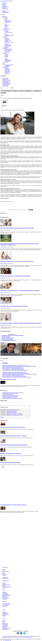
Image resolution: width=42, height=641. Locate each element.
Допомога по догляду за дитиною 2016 (10, 396)
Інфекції (6, 55)
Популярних (5, 362)
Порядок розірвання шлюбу (8, 394)
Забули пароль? (5, 12)
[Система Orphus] (21, 210)
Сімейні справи (3, 246)
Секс (6, 27)
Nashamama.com (19, 639)
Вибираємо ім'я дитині (9, 42)
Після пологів (5, 637)
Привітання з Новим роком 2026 (8, 379)
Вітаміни (6, 56)
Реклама (4, 4)
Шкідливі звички (8, 60)
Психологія (7, 25)
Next (3, 467)
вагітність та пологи (9, 636)
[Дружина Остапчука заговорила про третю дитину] (2, 425)
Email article (5, 105)
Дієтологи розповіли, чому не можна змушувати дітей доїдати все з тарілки (17, 377)
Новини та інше (6, 66)
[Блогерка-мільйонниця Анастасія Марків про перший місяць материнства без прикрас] (2, 442)
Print (3, 106)
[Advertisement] (8, 486)
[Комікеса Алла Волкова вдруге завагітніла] (2, 451)
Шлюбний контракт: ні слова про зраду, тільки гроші (12, 398)
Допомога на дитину (6, 336)
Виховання (7, 44)
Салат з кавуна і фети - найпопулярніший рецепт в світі (13, 368)
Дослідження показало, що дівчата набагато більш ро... (13, 504)
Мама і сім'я (5, 17)
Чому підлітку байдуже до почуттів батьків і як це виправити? (15, 275)
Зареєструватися (6, 11)
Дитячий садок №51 (10, 410)
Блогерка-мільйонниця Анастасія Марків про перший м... (14, 444)
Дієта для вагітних (6, 604)
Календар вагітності (8, 32)
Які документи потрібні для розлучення (10, 397)
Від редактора (7, 73)
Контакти (4, 5)
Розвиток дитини (8, 45)
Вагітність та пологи (6, 29)
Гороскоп (6, 72)
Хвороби (4, 52)
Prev (3, 466)
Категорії (2, 342)
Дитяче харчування (6, 83)
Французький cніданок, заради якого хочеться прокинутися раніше (15, 370)
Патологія (7, 61)
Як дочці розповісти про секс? (8, 337)
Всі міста (2, 417)
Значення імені (7, 71)
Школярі (6, 41)
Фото (4, 62)
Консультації (7, 68)
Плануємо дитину (8, 20)
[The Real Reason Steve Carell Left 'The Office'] (31, 348)
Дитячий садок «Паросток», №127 (13, 413)
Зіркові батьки (7, 69)
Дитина (4, 37)
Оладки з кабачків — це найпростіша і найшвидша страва (13, 369)
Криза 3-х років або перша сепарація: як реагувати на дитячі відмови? (17, 228)
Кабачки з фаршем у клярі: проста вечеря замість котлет (13, 367)
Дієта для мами (5, 84)
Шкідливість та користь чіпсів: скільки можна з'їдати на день (14, 372)
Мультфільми (7, 65)
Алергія (6, 54)
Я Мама (6, 18)
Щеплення (7, 53)
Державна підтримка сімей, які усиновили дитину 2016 (13, 392)
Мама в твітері (5, 8)
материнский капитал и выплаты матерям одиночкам (12, 335)
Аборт (6, 24)
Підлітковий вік (8, 40)
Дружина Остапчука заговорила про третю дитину (12, 427)
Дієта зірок (5, 606)
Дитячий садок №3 (10, 412)
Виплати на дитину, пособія (7, 339)
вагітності (28, 636)
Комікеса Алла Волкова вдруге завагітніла (10, 453)
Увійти (4, 10)
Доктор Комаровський (9, 64)
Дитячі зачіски (5, 85)
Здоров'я (6, 28)
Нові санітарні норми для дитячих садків (10, 393)
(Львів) (18, 409)
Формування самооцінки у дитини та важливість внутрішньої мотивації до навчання (20, 323)
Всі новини (5, 2)
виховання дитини (10, 201)
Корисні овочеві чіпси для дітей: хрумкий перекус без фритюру (14, 376)
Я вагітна (6, 31)
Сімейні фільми (8, 22)
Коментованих (5, 363)
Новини (6, 67)
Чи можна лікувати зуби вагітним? (9, 340)
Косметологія (7, 21)
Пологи (6, 34)
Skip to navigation (3, 0)
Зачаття (6, 30)
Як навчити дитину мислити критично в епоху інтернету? (14, 306)
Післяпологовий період (9, 35)
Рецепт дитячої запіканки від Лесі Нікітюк (10, 462)
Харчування (5, 601)
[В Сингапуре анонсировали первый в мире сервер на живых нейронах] (10, 348)
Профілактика (7, 59)
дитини (19, 636)
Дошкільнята (7, 39)
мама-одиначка (4, 201)
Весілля (6, 26)
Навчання (2, 325)
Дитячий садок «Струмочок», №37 (13, 414)
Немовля (6, 38)
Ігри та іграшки (8, 46)
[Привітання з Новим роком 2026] (2, 383)
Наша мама (2, 14)
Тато (6, 19)
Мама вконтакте (6, 6)
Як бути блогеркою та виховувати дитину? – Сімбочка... (13, 435)
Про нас (4, 3)
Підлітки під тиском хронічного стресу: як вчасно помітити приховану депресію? (19, 290)
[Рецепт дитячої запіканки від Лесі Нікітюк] (2, 460)
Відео (4, 63)
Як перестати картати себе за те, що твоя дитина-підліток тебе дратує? (17, 261)
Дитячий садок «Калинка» (11, 409)
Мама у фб (5, 7)
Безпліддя (6, 36)
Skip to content (9, 0)
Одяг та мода (7, 70)
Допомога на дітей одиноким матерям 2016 (11, 395)
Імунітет (6, 58)
